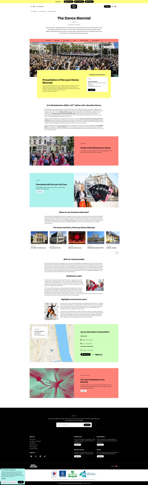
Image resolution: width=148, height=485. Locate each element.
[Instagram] (35, 456)
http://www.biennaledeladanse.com (94, 86)
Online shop (57, 1)
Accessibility (32, 443)
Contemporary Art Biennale (93, 270)
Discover (83, 390)
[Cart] (112, 6)
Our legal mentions (34, 448)
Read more (77, 444)
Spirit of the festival (84, 40)
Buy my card (39, 191)
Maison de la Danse (71, 220)
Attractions (90, 1)
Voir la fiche (91, 89)
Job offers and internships (35, 441)
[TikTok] (44, 456)
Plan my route (86, 354)
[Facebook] (31, 456)
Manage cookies (87, 483)
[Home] (74, 6)
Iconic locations (66, 40)
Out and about (34, 11)
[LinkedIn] (40, 456)
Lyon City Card (80, 1)
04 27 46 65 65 (91, 85)
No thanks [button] (4, 482)
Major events (42, 11)
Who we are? (32, 439)
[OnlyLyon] (33, 466)
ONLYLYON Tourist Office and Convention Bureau (72, 483)
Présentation (48, 40)
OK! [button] (21, 482)
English (112, 466)
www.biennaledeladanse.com (39, 335)
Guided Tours (69, 1)
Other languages (33, 446)
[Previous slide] (100, 40)
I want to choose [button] (12, 482)
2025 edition (57, 40)
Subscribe (87, 424)
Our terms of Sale (33, 445)
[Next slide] (101, 40)
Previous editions (95, 40)
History (74, 40)
